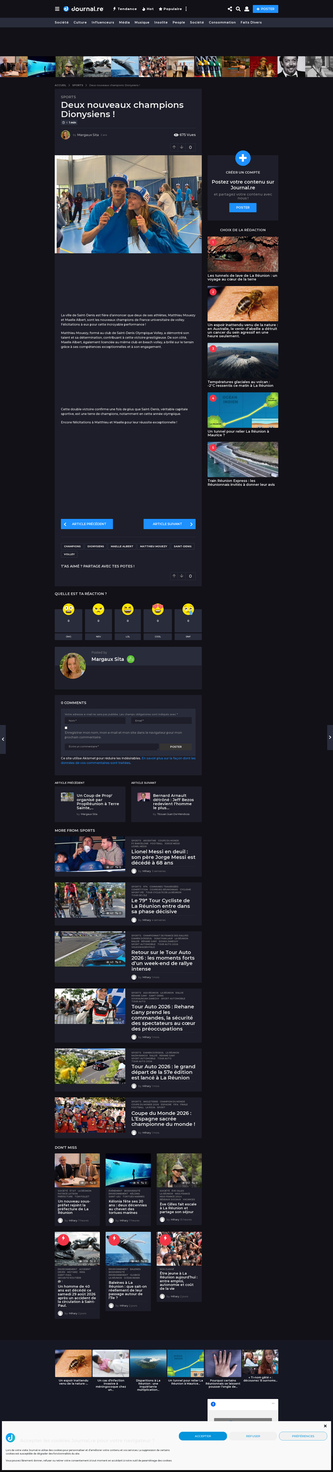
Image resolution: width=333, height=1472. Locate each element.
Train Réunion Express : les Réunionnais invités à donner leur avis (241, 483)
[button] (325, 1426)
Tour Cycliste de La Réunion (163, 892)
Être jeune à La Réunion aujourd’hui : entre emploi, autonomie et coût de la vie (179, 1281)
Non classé (167, 1269)
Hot (150, 9)
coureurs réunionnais (164, 889)
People (179, 22)
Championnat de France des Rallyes (165, 935)
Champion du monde (172, 1101)
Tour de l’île (139, 895)
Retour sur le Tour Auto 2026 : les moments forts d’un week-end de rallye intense (163, 960)
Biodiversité (132, 1191)
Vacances (189, 1199)
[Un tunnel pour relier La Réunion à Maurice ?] (243, 410)
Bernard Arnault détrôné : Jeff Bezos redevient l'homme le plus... (173, 801)
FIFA (175, 1104)
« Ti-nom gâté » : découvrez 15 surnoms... (260, 1379)
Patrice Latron (68, 1194)
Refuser (253, 1436)
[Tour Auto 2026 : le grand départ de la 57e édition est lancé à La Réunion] (90, 1066)
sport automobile (143, 944)
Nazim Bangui (139, 1055)
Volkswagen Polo (143, 947)
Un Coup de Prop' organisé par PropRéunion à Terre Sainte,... (98, 801)
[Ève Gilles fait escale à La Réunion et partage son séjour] (179, 1170)
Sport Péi (137, 892)
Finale (184, 1104)
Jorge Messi (172, 843)
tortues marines (134, 1196)
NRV (98, 636)
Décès (61, 1272)
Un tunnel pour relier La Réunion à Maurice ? (238, 433)
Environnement (118, 1194)
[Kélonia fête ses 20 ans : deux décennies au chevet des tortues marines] (128, 1170)
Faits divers (251, 22)
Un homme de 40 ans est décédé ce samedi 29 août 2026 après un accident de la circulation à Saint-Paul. (77, 1296)
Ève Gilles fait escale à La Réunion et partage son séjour (178, 1208)
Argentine (149, 840)
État (73, 1191)
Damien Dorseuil (141, 938)
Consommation (222, 22)
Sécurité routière (69, 1278)
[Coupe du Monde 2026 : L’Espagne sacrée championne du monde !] (90, 1115)
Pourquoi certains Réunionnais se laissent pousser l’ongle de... (223, 1383)
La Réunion (181, 938)
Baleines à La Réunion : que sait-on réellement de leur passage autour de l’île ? (128, 1290)
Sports (68, 97)
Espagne (166, 1104)
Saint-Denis (183, 546)
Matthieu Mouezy (153, 546)
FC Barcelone (139, 843)
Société (62, 22)
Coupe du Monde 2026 (145, 1104)
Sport (161, 1107)
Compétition (139, 889)
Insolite (161, 22)
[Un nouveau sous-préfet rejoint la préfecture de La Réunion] (77, 1170)
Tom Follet (82, 1196)
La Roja (150, 1107)
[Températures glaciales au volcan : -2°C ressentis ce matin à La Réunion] (243, 360)
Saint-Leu (115, 1196)
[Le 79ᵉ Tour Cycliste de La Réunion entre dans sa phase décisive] (90, 900)
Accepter (203, 1436)
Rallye (135, 941)
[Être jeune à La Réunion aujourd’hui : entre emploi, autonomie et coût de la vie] (179, 1249)
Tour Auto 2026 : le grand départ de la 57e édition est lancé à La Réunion (163, 1072)
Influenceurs (103, 22)
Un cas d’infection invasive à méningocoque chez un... (111, 1385)
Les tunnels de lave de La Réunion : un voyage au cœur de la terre (242, 277)
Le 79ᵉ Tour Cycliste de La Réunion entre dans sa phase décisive (160, 906)
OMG (68, 636)
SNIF (188, 636)
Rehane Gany (139, 995)
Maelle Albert (122, 546)
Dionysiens (95, 546)
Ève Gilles (178, 1191)
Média (124, 22)
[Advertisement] (166, 41)
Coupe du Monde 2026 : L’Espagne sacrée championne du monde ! (163, 1118)
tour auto (138, 1001)
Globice (135, 1275)
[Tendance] (63, 1240)
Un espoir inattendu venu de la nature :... (73, 1382)
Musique (142, 22)
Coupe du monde (168, 840)
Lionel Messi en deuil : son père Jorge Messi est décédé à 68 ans (163, 857)
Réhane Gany (149, 941)
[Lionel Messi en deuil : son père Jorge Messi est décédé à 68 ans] (90, 854)
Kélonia (135, 1194)
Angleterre (150, 1101)
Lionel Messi (139, 846)
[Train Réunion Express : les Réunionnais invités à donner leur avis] (243, 459)
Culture (80, 22)
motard (72, 1272)
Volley (69, 554)
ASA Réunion (150, 993)
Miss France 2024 (171, 1196)
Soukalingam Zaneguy (145, 998)
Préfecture (65, 1196)
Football (156, 843)
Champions (72, 546)
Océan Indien (132, 1278)
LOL (128, 636)
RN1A (82, 1272)
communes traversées (164, 886)
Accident (85, 1269)
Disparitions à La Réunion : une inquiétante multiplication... (148, 1385)
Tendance (127, 9)
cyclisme (185, 889)
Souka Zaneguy (168, 941)
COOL (158, 636)
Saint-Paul (64, 1275)
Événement (115, 1191)
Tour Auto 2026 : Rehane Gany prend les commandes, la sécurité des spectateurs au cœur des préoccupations (163, 1018)
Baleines (135, 1269)
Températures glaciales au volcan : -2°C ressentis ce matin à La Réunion (240, 384)
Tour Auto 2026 (167, 944)
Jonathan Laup (163, 938)
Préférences (303, 1436)
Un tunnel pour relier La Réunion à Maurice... (185, 1382)
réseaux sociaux (170, 1199)
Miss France (182, 1194)
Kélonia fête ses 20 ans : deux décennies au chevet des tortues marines (128, 1207)
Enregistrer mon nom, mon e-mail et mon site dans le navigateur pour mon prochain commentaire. (123, 735)
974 (145, 886)
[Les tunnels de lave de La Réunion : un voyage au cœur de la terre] (243, 254)
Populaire (173, 9)
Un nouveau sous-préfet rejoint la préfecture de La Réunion (74, 1207)
